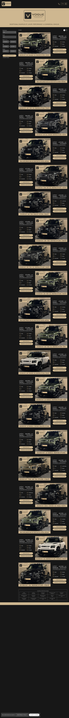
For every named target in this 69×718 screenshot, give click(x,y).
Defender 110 (57, 37)
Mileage (4, 49)
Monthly (6, 39)
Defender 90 (23, 329)
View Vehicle (59, 49)
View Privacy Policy (22, 714)
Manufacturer (5, 30)
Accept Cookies (34, 714)
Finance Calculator (59, 52)
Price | (5, 39)
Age (3, 44)
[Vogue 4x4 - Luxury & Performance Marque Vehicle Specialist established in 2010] (6, 3)
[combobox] (9, 32)
